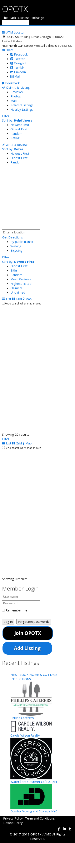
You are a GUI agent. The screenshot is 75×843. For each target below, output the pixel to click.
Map (13, 100)
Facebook (20, 54)
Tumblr (18, 67)
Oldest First (19, 129)
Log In (8, 621)
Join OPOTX (27, 633)
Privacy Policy (13, 818)
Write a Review (16, 144)
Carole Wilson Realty (25, 735)
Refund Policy (13, 823)
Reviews (16, 92)
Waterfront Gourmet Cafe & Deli (33, 782)
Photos (15, 96)
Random (16, 133)
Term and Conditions (40, 818)
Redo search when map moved (23, 303)
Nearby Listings (21, 109)
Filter (5, 116)
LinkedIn (19, 72)
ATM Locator (15, 32)
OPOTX (15, 8)
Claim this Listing (17, 87)
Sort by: (17, 120)
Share (9, 50)
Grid (18, 299)
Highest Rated (20, 283)
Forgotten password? (33, 621)
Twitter (19, 59)
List (8, 299)
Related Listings (22, 105)
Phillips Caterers (22, 718)
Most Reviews (20, 279)
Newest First (19, 125)
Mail (17, 76)
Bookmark (12, 83)
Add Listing (27, 648)
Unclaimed (17, 292)
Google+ (19, 63)
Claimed (16, 288)
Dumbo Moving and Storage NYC (33, 811)
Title (13, 270)
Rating (15, 138)
